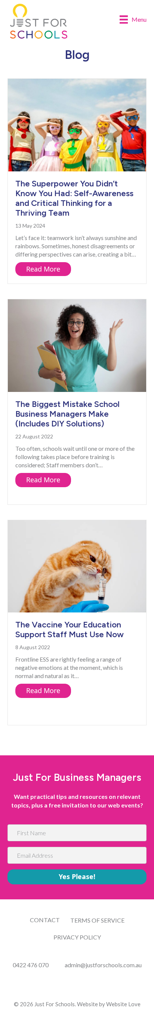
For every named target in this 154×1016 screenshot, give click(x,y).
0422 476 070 (31, 964)
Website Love (123, 1004)
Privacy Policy (77, 937)
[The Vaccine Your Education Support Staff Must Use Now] (77, 565)
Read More (48, 268)
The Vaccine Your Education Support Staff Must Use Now (69, 629)
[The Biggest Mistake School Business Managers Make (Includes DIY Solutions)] (77, 344)
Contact (45, 919)
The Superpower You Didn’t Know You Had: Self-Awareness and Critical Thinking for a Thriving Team (74, 198)
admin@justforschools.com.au (103, 964)
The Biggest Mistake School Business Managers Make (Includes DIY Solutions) (67, 414)
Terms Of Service (97, 920)
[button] (77, 876)
